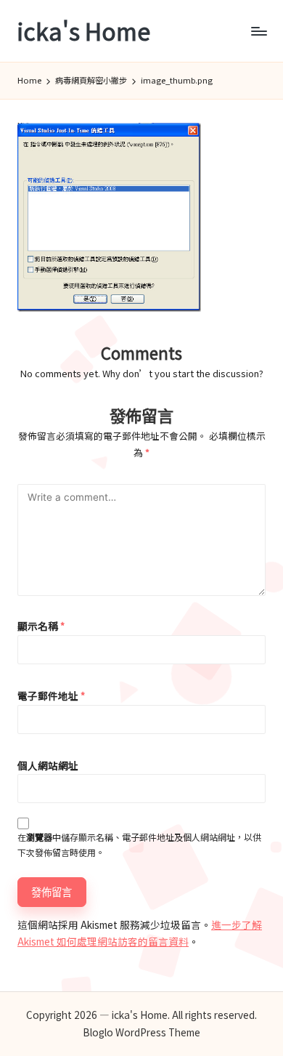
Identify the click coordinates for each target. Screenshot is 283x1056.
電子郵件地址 (51, 695)
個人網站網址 (47, 765)
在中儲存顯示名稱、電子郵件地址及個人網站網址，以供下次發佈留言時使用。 (139, 844)
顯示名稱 (41, 625)
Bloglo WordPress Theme (141, 1032)
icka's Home (83, 31)
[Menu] (258, 31)
